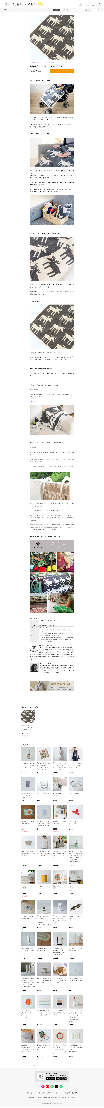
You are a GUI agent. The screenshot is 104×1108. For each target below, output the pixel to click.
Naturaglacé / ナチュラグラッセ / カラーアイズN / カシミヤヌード (59, 1013)
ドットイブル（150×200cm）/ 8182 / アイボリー (76, 888)
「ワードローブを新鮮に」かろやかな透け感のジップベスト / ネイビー (75, 765)
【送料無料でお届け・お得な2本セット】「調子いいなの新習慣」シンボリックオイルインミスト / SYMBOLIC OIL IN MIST (28, 983)
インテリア (32, 62)
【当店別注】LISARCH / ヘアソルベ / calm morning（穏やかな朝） (44, 980)
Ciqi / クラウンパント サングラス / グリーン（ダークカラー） (75, 918)
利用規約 (74, 1093)
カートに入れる (64, 70)
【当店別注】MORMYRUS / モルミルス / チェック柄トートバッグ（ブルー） (44, 1047)
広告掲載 (67, 1093)
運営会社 (31, 1097)
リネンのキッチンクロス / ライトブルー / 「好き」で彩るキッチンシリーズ (44, 823)
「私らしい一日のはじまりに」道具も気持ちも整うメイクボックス (59, 980)
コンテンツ (87, 5)
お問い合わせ (59, 1093)
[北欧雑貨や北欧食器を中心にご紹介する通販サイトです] (23, 4)
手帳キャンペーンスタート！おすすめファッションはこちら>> (19, 10)
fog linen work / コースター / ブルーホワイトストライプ (28, 795)
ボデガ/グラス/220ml (43, 793)
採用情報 (38, 1097)
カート (93, 5)
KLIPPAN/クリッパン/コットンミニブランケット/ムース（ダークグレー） (28, 728)
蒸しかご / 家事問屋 (74, 793)
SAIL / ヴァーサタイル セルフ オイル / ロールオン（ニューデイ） (75, 980)
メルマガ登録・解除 (39, 1093)
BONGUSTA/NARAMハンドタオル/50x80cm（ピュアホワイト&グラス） (44, 1013)
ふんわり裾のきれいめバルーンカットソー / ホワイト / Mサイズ (44, 853)
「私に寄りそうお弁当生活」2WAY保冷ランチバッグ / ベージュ (28, 853)
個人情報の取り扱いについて (67, 1097)
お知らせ (29, 1093)
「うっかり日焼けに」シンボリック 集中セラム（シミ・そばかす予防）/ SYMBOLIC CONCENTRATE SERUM (44, 920)
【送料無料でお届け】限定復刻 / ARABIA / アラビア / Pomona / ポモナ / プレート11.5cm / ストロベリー (60, 1049)
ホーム (23, 1066)
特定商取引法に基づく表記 (50, 1097)
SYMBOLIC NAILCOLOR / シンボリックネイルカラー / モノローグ (28, 765)
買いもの (80, 5)
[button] (32, 38)
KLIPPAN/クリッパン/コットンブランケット (47, 62)
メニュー (99, 5)
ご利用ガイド (50, 1093)
